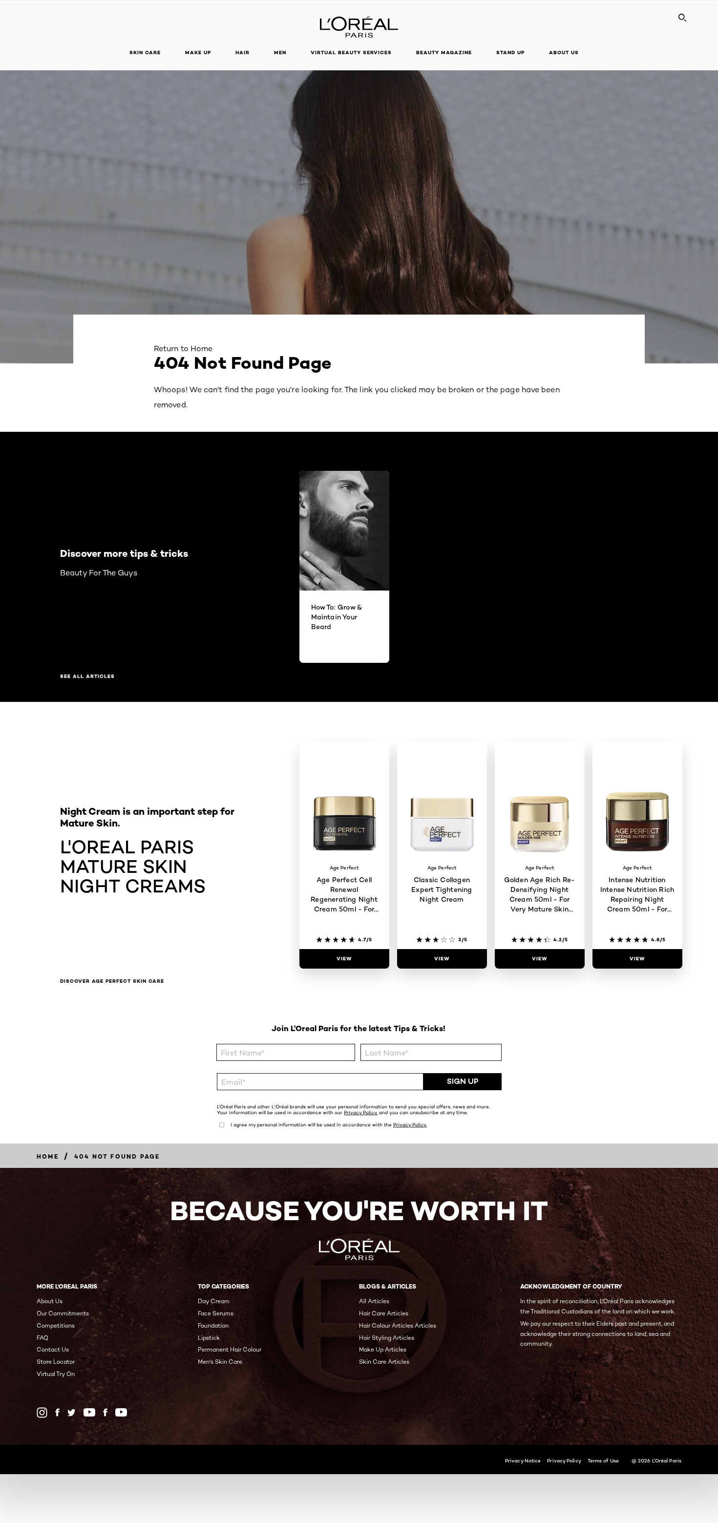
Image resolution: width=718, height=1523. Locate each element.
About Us (50, 1301)
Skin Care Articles (384, 1361)
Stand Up (510, 52)
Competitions (56, 1325)
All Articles (374, 1301)
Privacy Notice (523, 1460)
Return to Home (183, 348)
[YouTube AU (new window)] (89, 1412)
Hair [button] (242, 52)
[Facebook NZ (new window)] (105, 1412)
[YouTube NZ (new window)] (121, 1412)
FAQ (42, 1337)
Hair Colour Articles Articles (397, 1325)
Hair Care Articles (383, 1313)
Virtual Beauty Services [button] (351, 52)
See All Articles (87, 676)
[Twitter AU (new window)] (71, 1413)
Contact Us (53, 1349)
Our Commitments (63, 1313)
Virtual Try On (56, 1373)
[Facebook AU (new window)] (57, 1412)
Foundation (213, 1325)
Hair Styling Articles (386, 1337)
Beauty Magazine (444, 52)
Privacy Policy (564, 1460)
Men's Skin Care (220, 1361)
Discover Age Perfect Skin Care (112, 981)
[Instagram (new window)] (42, 1412)
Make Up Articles (382, 1349)
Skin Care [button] (145, 52)
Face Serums (215, 1313)
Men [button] (280, 52)
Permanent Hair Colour (229, 1349)
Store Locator (56, 1361)
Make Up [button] (198, 52)
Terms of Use (603, 1460)
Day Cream (214, 1301)
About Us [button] (564, 52)
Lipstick (209, 1337)
